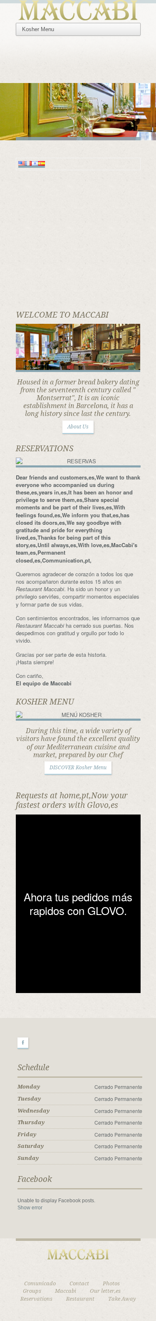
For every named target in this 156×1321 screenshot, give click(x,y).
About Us (78, 427)
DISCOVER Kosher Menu (78, 768)
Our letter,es (105, 1291)
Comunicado (40, 1283)
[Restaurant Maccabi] (78, 9)
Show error (29, 1208)
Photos (111, 1283)
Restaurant (80, 1299)
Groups (32, 1291)
